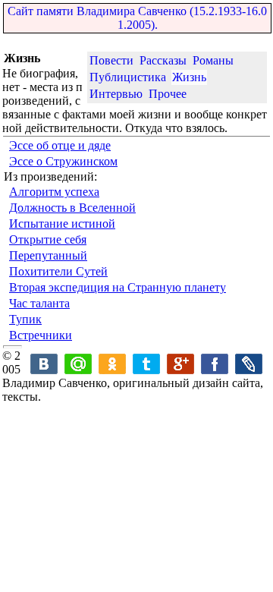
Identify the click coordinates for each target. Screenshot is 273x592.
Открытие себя (47, 239)
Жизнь (189, 77)
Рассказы (163, 60)
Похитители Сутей (58, 271)
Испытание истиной (62, 223)
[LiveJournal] (249, 355)
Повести (111, 60)
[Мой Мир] (78, 355)
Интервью (116, 93)
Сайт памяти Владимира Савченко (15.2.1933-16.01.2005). (137, 18)
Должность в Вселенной (72, 207)
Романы (213, 60)
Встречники (40, 335)
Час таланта (39, 303)
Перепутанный (48, 255)
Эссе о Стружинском (63, 161)
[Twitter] (146, 355)
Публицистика (127, 77)
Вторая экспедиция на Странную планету (117, 287)
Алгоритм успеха (54, 191)
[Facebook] (215, 355)
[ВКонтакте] (44, 355)
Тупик (25, 319)
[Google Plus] (181, 355)
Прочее (168, 93)
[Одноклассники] (112, 355)
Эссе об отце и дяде (60, 145)
